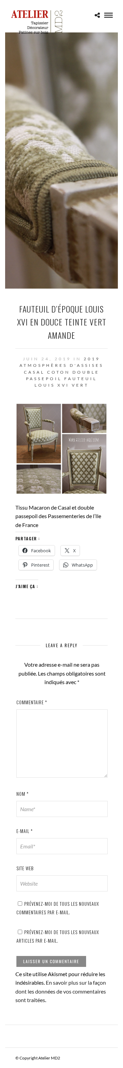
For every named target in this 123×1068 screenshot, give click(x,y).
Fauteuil (80, 378)
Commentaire (31, 702)
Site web (25, 868)
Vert (80, 385)
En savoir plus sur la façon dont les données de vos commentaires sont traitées (60, 991)
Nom (22, 793)
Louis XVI (52, 385)
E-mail (24, 831)
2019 (92, 358)
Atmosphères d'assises (61, 365)
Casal (34, 372)
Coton (58, 372)
